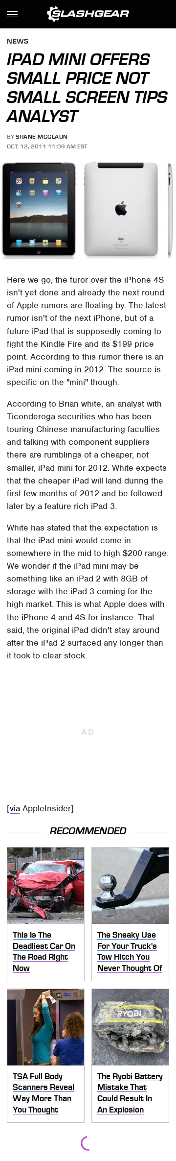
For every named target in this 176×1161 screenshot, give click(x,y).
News (17, 42)
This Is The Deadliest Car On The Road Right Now (44, 951)
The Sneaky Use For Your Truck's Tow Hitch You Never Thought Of (129, 951)
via (15, 808)
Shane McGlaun (42, 136)
